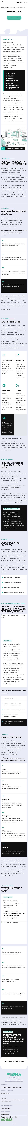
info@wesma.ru (5, 1114)
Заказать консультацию (14, 17)
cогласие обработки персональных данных (14, 1081)
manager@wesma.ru (17, 1087)
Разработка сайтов (10, 7)
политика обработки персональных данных (14, 1079)
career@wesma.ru (5, 1093)
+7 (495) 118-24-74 (21, 2)
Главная (2, 7)
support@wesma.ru (6, 1108)
